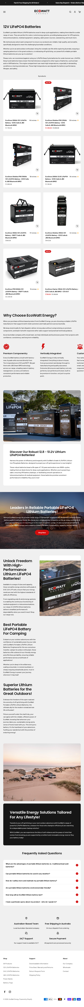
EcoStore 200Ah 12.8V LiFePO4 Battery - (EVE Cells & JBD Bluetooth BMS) (56, 178)
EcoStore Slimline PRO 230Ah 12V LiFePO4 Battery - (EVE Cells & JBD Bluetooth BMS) (56, 122)
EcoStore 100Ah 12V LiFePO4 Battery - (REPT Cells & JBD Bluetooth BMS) (15, 235)
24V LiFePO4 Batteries (11, 971)
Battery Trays (8, 983)
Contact (66, 971)
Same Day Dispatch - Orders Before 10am (60, 3)
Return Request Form (37, 971)
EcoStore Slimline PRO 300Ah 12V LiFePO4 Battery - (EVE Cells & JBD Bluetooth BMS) (17, 178)
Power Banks (8, 979)
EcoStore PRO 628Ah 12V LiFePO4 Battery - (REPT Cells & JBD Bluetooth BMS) (16, 291)
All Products (7, 963)
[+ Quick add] (37, 113)
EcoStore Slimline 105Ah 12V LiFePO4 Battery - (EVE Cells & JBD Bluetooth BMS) (56, 235)
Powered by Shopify (25, 999)
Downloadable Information (38, 963)
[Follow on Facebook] (4, 991)
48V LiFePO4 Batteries (11, 975)
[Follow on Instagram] (10, 991)
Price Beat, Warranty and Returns (41, 967)
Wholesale (66, 967)
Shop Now (42, 532)
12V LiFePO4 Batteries (11, 967)
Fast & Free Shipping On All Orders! (17, 3)
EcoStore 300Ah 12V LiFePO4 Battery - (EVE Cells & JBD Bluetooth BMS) (16, 122)
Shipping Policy (34, 975)
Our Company (68, 963)
